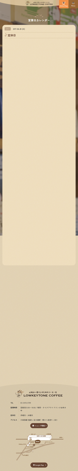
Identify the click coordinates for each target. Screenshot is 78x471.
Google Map (39, 465)
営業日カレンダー (39, 20)
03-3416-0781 (25, 403)
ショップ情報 (40, 425)
